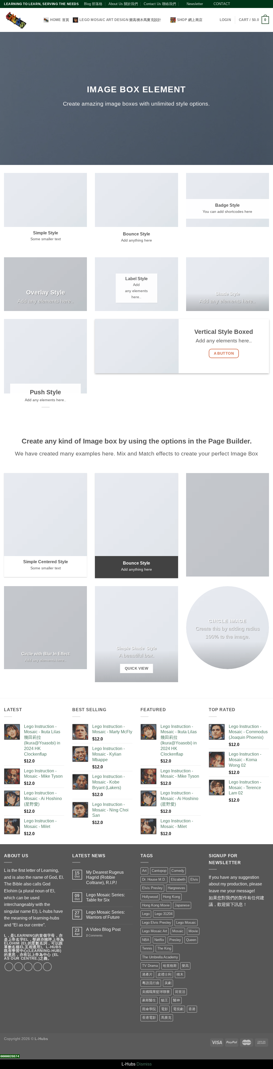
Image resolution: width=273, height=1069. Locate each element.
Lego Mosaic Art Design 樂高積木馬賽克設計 (120, 20)
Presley (175, 940)
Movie (193, 931)
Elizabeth (178, 879)
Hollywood (150, 897)
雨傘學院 (149, 1009)
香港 (191, 1009)
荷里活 (180, 992)
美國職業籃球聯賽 (156, 992)
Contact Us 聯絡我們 (160, 4)
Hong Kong (171, 897)
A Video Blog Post (103, 929)
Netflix (159, 940)
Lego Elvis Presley (156, 923)
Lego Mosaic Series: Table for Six (105, 897)
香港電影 (149, 1018)
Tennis (147, 948)
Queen (191, 940)
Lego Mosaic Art (154, 931)
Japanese (182, 905)
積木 (179, 974)
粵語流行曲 (150, 983)
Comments (94, 935)
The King (164, 948)
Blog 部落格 (93, 4)
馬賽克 (166, 1018)
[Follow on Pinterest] (256, 4)
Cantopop (159, 871)
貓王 (164, 1000)
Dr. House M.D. (154, 879)
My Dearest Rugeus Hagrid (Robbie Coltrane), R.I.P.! (105, 877)
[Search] (38, 20)
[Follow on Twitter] (246, 4)
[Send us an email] (251, 4)
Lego (146, 914)
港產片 (147, 974)
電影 (164, 1009)
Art (144, 871)
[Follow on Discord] (266, 4)
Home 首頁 (59, 20)
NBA (145, 940)
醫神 (176, 1000)
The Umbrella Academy (160, 957)
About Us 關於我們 (123, 4)
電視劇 (178, 1009)
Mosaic (177, 931)
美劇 (167, 983)
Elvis (194, 879)
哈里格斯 (170, 966)
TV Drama (150, 966)
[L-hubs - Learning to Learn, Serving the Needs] (16, 20)
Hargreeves (176, 888)
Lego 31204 (163, 914)
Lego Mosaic (186, 923)
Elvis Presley (152, 888)
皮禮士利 (164, 974)
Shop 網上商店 (189, 20)
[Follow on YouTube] (261, 4)
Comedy (177, 871)
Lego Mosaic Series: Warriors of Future (105, 914)
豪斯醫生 (149, 1000)
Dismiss (144, 1064)
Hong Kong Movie (156, 905)
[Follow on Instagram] (240, 4)
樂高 (185, 966)
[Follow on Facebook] (235, 4)
